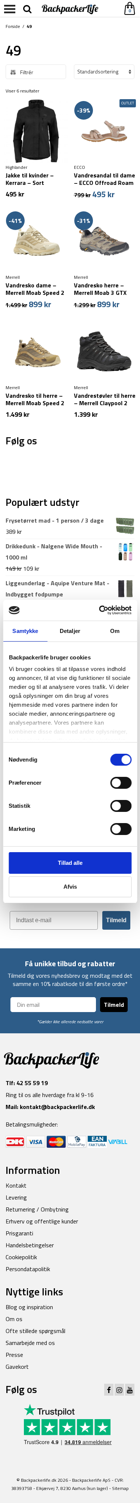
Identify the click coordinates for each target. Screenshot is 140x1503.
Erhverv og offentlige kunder (42, 1221)
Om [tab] (114, 631)
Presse (14, 1354)
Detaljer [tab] (70, 631)
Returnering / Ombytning (37, 1209)
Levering (16, 1197)
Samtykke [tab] (25, 631)
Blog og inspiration (29, 1306)
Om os (14, 1318)
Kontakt (16, 1185)
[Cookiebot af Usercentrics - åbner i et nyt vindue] (99, 610)
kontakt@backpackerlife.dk (57, 1106)
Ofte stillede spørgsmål (35, 1330)
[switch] (120, 783)
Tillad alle (70, 863)
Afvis (70, 886)
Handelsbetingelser (30, 1245)
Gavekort (17, 1366)
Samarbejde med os (30, 1342)
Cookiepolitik (21, 1256)
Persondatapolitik (28, 1268)
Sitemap (120, 1488)
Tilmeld (116, 920)
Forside (13, 26)
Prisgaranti (19, 1233)
